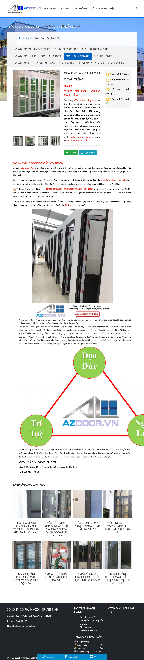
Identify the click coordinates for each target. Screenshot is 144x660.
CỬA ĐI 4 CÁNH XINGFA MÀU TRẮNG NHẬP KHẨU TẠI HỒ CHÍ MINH (117, 579)
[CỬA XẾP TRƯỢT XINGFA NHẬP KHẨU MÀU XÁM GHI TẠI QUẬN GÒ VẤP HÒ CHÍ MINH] (56, 504)
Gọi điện (50, 657)
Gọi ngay (72, 153)
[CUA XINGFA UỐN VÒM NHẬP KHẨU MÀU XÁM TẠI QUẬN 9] (117, 504)
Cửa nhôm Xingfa (84, 100)
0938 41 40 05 (22, 621)
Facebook (72, 657)
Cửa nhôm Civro (103, 56)
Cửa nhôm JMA (116, 63)
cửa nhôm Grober (96, 453)
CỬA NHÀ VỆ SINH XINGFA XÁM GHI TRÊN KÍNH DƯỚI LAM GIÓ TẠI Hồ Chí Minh (26, 528)
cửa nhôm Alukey (79, 453)
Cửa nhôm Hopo (45, 63)
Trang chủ (50, 9)
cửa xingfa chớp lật (101, 457)
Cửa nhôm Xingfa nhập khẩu (113, 180)
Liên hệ (76, 26)
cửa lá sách (87, 457)
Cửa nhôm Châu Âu (78, 141)
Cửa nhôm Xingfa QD (77, 56)
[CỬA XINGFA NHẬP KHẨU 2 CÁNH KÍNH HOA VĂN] (56, 555)
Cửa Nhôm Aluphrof (66, 49)
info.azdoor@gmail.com (25, 626)
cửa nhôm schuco (34, 457)
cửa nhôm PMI (31, 453)
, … (58, 323)
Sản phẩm (80, 9)
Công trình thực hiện (102, 9)
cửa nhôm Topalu (62, 453)
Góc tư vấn (50, 26)
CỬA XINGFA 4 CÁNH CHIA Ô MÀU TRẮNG (38, 163)
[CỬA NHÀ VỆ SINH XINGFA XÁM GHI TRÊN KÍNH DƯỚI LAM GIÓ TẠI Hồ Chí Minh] (26, 504)
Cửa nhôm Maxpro (26, 56)
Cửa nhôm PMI (67, 63)
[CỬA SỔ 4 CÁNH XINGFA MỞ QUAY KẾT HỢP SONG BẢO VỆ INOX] (26, 555)
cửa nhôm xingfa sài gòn (54, 457)
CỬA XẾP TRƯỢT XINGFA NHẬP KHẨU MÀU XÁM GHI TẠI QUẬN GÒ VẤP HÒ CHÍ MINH (56, 529)
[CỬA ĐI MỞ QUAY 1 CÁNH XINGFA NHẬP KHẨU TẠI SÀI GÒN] (87, 504)
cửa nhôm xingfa (80, 137)
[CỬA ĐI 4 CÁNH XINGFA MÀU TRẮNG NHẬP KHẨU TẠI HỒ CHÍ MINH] (117, 555)
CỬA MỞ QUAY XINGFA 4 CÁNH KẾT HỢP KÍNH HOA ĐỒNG (87, 577)
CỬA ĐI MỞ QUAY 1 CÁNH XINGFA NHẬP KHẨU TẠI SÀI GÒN (87, 526)
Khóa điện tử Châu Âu (91, 63)
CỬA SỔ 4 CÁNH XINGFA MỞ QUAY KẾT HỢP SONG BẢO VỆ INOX (26, 579)
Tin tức (64, 26)
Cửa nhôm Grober (51, 56)
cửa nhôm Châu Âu (81, 450)
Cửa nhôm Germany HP (95, 49)
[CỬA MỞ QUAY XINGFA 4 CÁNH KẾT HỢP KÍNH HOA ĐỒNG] (87, 555)
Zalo (95, 656)
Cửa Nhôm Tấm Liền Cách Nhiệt (32, 49)
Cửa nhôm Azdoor (74, 457)
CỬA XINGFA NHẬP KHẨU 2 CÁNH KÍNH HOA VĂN (56, 577)
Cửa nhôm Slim (23, 63)
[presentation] (13, 102)
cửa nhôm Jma (46, 453)
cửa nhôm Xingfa (28, 168)
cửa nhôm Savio (113, 453)
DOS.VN (34, 658)
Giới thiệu (65, 9)
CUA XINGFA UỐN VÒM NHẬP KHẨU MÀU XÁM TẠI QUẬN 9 (117, 528)
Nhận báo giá (89, 153)
